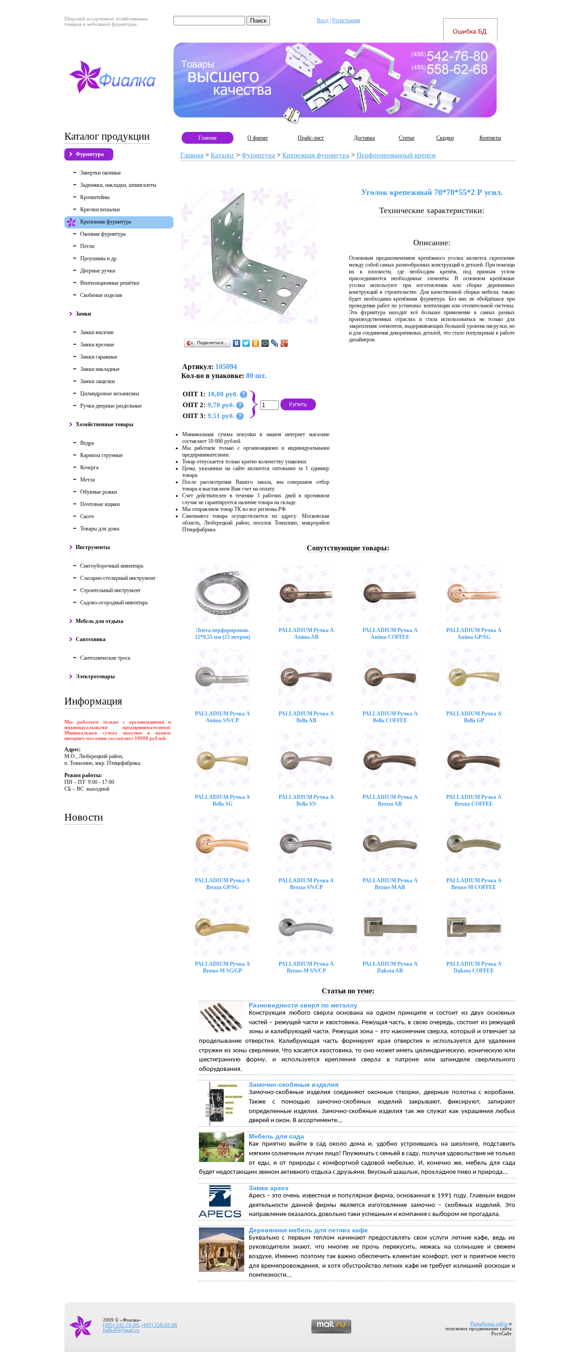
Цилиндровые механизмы (109, 393)
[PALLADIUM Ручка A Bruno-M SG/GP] (222, 927)
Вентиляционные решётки (109, 283)
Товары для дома (99, 528)
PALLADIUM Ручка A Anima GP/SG (474, 633)
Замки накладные (100, 369)
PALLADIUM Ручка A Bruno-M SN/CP (306, 967)
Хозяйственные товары (104, 424)
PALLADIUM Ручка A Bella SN (306, 800)
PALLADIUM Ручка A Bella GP (474, 717)
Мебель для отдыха (99, 621)
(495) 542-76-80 (121, 1325)
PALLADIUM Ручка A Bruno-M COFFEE (474, 883)
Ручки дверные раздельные (111, 406)
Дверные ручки (97, 270)
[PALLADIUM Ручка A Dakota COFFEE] (473, 927)
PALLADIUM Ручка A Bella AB (306, 717)
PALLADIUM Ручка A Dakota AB (390, 967)
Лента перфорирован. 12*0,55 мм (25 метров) (222, 633)
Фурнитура (90, 154)
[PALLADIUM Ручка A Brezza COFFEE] (473, 760)
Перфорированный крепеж (396, 155)
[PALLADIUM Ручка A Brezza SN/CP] (306, 843)
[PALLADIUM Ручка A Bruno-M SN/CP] (306, 927)
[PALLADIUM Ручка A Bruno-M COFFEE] (473, 843)
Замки (83, 314)
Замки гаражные (98, 357)
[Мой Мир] (265, 343)
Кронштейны (95, 197)
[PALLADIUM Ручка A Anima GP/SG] (473, 593)
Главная (207, 138)
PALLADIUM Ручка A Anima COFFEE (390, 633)
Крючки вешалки (100, 209)
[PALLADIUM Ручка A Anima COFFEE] (390, 593)
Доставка (364, 138)
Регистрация (346, 20)
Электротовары (95, 676)
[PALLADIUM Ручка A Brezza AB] (390, 760)
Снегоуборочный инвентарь (111, 566)
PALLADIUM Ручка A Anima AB (306, 633)
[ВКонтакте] (237, 343)
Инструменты (93, 547)
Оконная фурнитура (103, 234)
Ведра (87, 443)
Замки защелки (97, 381)
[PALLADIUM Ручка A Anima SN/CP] (222, 676)
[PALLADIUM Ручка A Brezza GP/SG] (222, 843)
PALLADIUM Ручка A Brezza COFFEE (474, 800)
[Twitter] (246, 343)
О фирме (257, 138)
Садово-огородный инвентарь (114, 602)
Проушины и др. (99, 258)
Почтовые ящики (100, 504)
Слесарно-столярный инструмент (117, 578)
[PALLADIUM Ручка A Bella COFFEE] (390, 676)
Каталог (222, 155)
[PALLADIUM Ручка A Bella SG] (222, 760)
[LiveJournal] (275, 343)
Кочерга (89, 467)
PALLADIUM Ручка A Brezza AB (390, 800)
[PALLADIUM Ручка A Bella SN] (306, 760)
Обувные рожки (98, 492)
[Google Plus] (284, 343)
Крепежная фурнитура (105, 222)
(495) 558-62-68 (159, 1325)
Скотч (87, 516)
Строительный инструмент (110, 590)
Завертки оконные (100, 173)
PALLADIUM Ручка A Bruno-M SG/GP (222, 967)
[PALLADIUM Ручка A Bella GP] (473, 676)
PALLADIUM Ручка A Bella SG (222, 800)
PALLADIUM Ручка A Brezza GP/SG (222, 883)
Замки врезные (97, 344)
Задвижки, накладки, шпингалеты (118, 185)
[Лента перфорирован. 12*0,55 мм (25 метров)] (222, 593)
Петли (87, 246)
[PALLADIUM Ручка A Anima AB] (306, 593)
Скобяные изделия (101, 295)
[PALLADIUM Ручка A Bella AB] (306, 676)
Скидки (445, 138)
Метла (87, 480)
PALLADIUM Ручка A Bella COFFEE (390, 717)
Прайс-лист (311, 138)
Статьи (406, 138)
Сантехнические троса (105, 658)
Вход (323, 20)
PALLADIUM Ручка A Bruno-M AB (390, 883)
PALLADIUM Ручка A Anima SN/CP (222, 717)
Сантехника (91, 639)
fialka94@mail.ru (121, 1330)
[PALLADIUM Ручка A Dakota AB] (390, 927)
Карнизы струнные (101, 455)
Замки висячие (97, 332)
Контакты (490, 138)
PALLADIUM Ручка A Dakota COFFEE (474, 967)
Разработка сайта (489, 1323)
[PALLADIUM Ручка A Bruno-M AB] (390, 843)
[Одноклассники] (256, 343)
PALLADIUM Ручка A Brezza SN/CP (306, 883)
